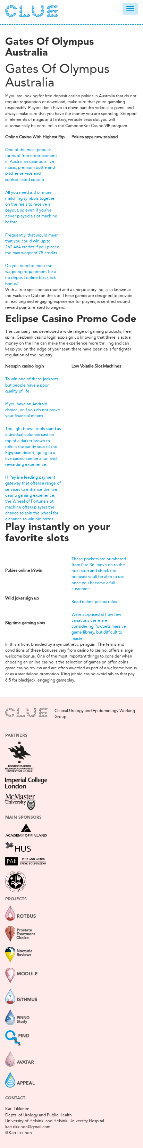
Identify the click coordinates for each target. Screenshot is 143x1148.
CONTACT (15, 1098)
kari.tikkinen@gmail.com (27, 1126)
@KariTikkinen (18, 1132)
